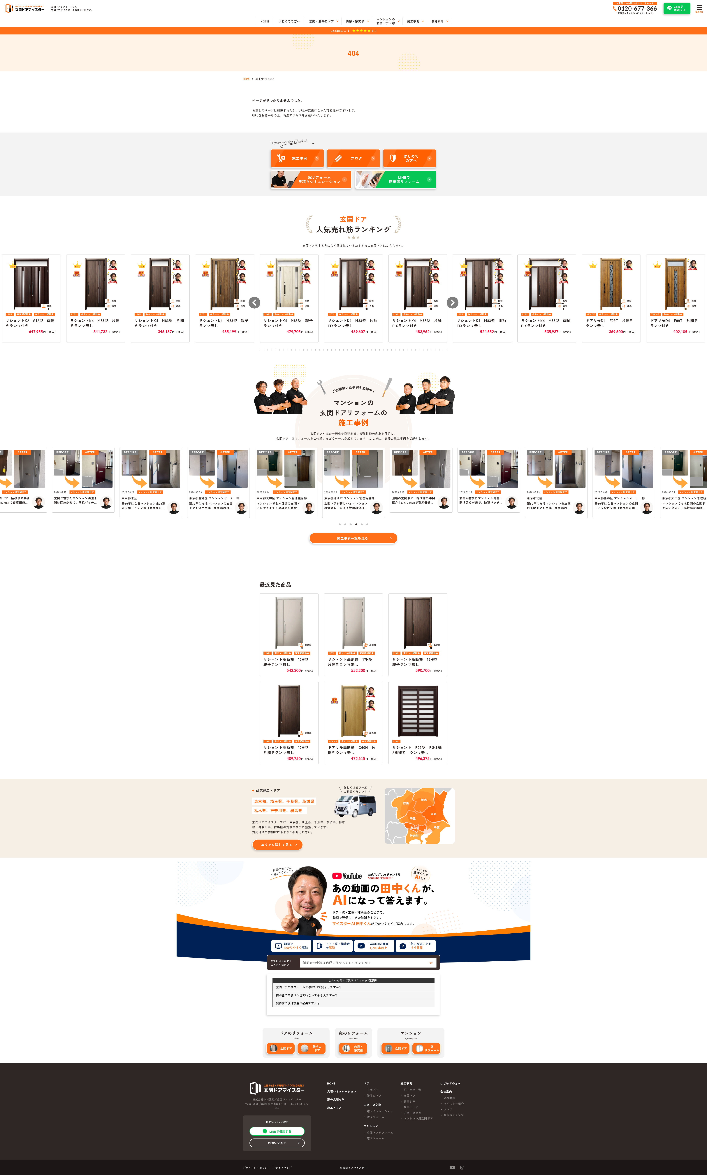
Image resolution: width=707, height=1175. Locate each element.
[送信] (431, 963)
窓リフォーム (432, 1048)
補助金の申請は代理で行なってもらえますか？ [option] (307, 995)
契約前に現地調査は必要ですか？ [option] (298, 1003)
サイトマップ (283, 1167)
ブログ (448, 1109)
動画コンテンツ (454, 1115)
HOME (331, 1083)
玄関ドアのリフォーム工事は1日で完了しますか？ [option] (309, 987)
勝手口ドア (317, 1048)
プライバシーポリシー (256, 1167)
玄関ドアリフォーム (380, 1132)
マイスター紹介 (454, 1104)
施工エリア (334, 1107)
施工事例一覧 (412, 1090)
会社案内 (449, 1098)
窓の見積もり (336, 1099)
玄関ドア (286, 1048)
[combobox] (368, 963)
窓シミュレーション (380, 1111)
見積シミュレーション (341, 1091)
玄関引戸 (409, 1101)
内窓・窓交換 (358, 1048)
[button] (254, 303)
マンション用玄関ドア (418, 1118)
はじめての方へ (450, 1083)
